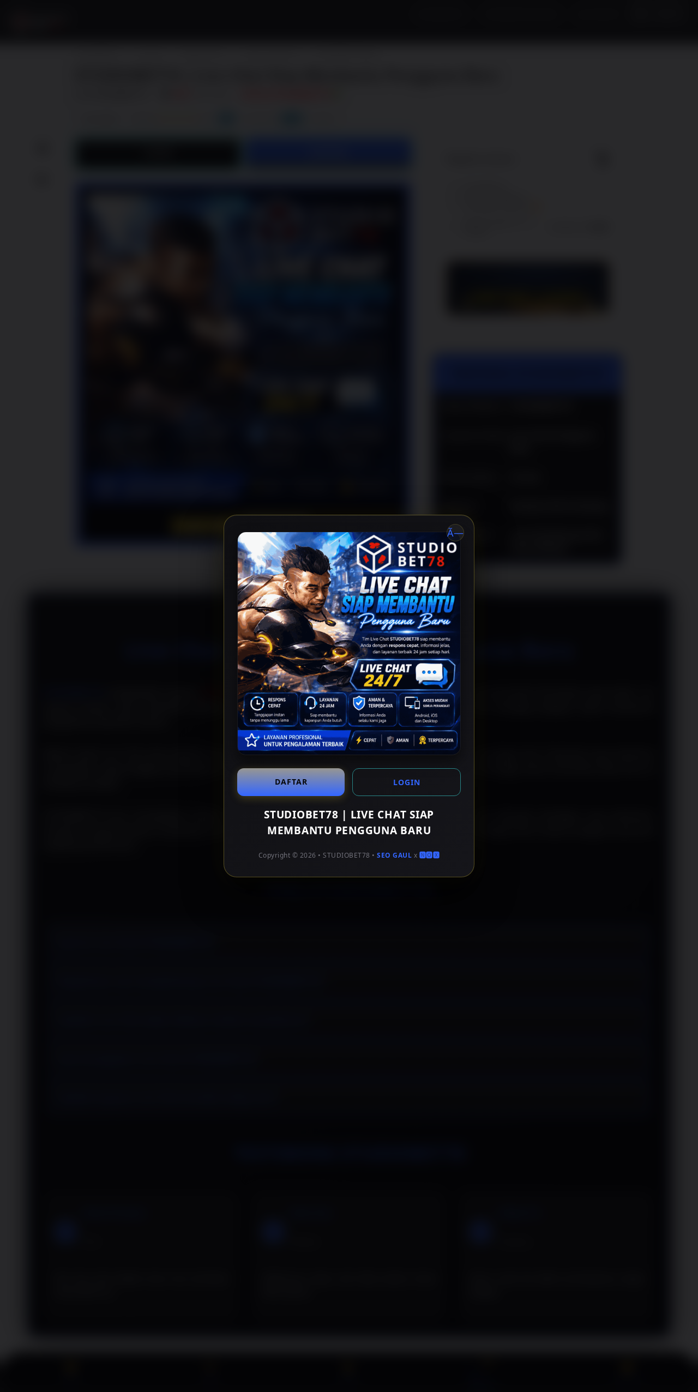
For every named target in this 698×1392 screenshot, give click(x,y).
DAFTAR (291, 781)
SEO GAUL (394, 855)
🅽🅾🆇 (429, 855)
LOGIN (406, 782)
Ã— (455, 532)
